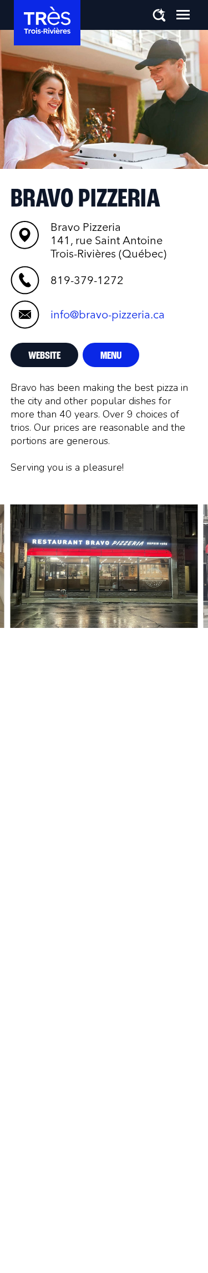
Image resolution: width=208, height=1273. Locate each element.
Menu (110, 356)
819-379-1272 (87, 280)
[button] (183, 14)
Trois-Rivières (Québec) (108, 240)
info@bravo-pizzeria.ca (107, 314)
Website (44, 356)
